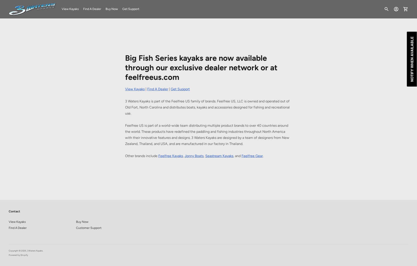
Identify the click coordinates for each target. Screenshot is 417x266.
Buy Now (112, 9)
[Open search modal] (386, 9)
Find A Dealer (92, 9)
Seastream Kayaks (219, 156)
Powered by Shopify (18, 255)
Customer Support (88, 228)
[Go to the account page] (396, 9)
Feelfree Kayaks (170, 156)
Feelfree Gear (252, 156)
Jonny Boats (194, 156)
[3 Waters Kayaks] (32, 9)
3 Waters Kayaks (35, 250)
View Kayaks (70, 9)
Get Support (130, 9)
